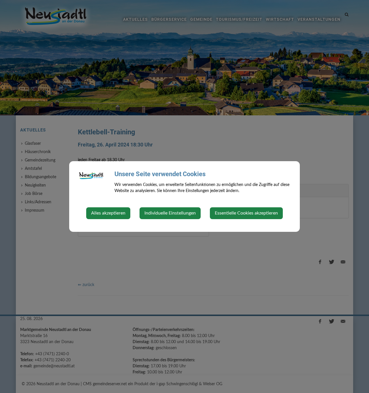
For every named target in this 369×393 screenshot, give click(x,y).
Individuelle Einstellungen (170, 213)
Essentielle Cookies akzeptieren (246, 213)
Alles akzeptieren (108, 213)
